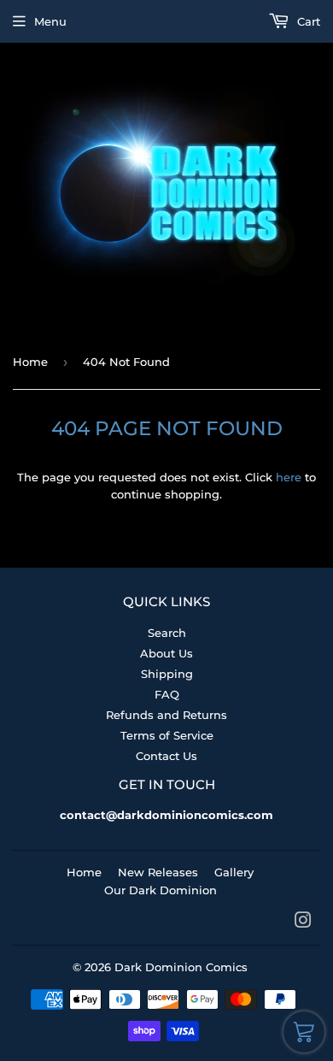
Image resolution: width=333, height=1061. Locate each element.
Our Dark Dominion (160, 890)
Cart (307, 21)
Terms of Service (166, 735)
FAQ (167, 694)
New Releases (158, 872)
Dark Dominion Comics (181, 967)
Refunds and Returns (166, 715)
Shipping (167, 674)
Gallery (234, 872)
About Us (166, 653)
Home (30, 361)
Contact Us (166, 756)
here (288, 477)
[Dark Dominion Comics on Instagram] (303, 922)
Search (167, 633)
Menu (50, 21)
